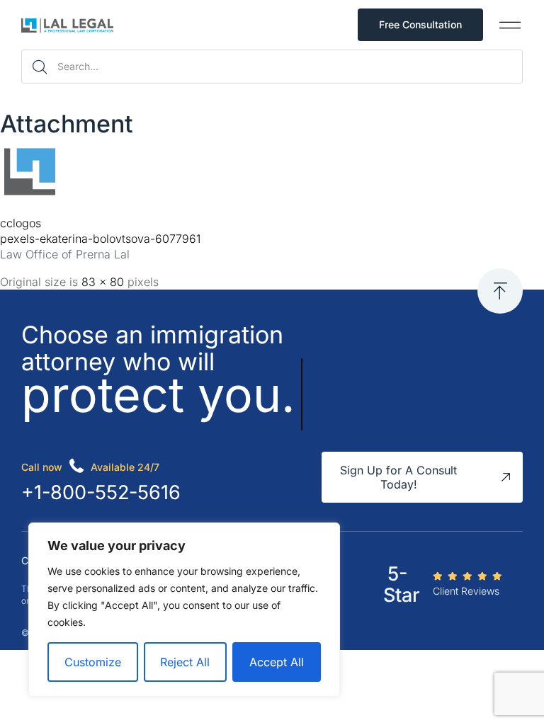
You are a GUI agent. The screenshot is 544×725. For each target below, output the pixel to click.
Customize (92, 662)
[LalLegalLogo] (29, 195)
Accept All (276, 662)
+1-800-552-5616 (101, 492)
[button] (510, 25)
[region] (184, 610)
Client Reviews (466, 591)
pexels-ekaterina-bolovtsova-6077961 (100, 239)
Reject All (185, 662)
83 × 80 (102, 282)
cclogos (20, 223)
